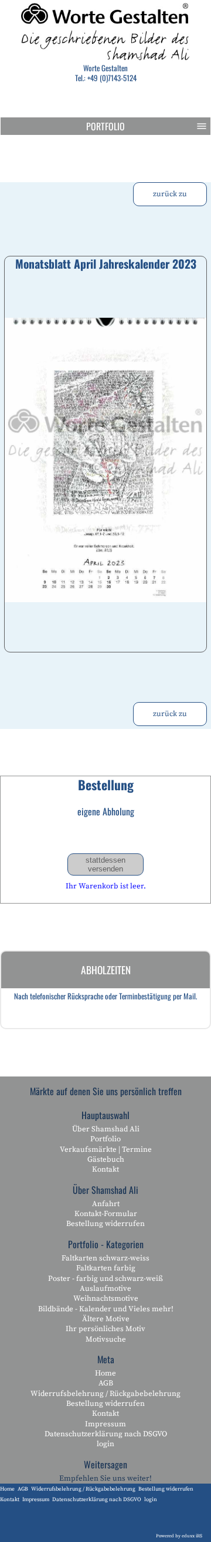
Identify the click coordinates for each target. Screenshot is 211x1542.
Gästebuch (105, 1159)
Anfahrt (106, 1203)
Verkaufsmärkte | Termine (106, 1149)
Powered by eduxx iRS (179, 1536)
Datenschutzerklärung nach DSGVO (106, 1434)
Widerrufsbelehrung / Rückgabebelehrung (105, 1393)
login (105, 1444)
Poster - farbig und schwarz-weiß (105, 1278)
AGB (105, 1383)
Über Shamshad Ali (105, 1129)
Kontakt (105, 1169)
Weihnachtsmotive (105, 1298)
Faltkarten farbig (105, 1268)
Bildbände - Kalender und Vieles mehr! (105, 1309)
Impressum (105, 1424)
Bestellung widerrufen (105, 1223)
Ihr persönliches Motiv (105, 1328)
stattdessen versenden (105, 864)
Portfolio (105, 126)
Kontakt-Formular (105, 1213)
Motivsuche (106, 1339)
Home (105, 1373)
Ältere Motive (106, 1319)
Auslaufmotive (105, 1288)
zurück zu (170, 194)
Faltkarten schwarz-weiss (105, 1258)
